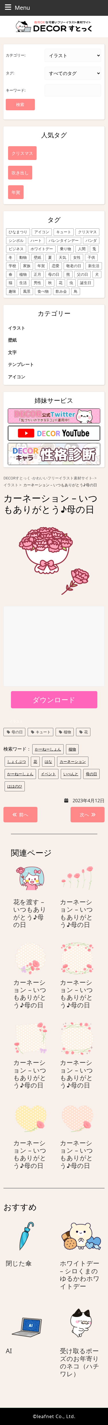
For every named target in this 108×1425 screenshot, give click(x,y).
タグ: (10, 73)
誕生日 (85, 282)
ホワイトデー (42, 248)
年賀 (41, 265)
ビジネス (16, 248)
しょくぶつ (16, 761)
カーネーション (73, 761)
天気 (62, 257)
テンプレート (21, 364)
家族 (27, 265)
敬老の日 (73, 265)
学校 (12, 265)
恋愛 (55, 265)
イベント (48, 773)
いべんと (70, 773)
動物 (23, 257)
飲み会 (61, 291)
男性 (37, 282)
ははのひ (14, 786)
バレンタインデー (64, 240)
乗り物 (65, 248)
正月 (37, 274)
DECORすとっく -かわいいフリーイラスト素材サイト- (48, 478)
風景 (27, 291)
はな (48, 761)
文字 (12, 352)
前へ (23, 814)
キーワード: (15, 90)
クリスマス (87, 231)
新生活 (93, 265)
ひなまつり (18, 231)
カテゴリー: (15, 55)
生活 (23, 282)
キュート (63, 231)
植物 (23, 274)
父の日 (82, 274)
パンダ (91, 240)
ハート (36, 240)
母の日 (53, 274)
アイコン (41, 231)
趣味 (12, 291)
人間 (82, 248)
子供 (91, 257)
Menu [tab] (22, 7)
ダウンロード (54, 699)
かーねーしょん (48, 749)
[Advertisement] (54, 646)
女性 (77, 257)
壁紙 (37, 257)
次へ (84, 814)
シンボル (16, 240)
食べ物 (43, 291)
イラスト (16, 328)
